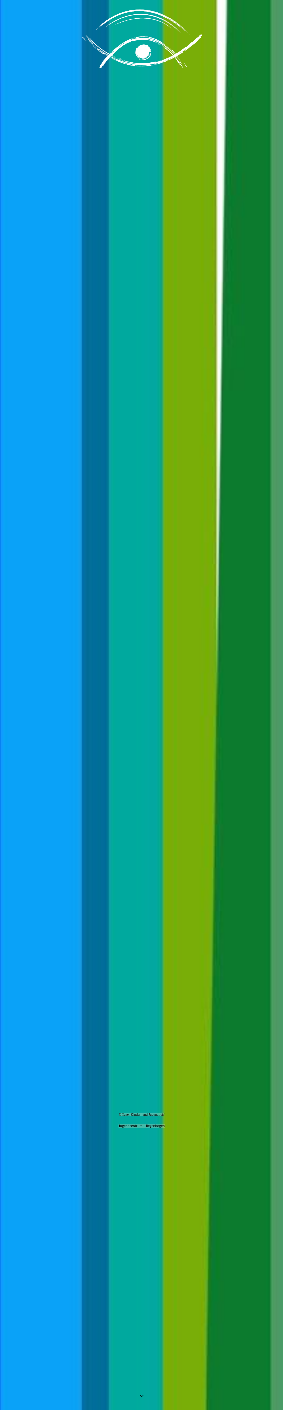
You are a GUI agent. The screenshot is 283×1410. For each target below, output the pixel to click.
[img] (141, 705)
